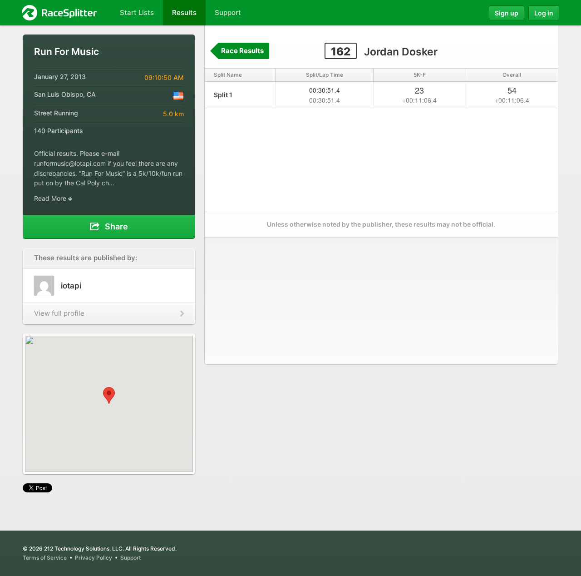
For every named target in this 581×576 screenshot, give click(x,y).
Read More (51, 198)
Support (130, 557)
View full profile (59, 313)
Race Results (242, 50)
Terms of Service (45, 557)
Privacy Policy (93, 557)
